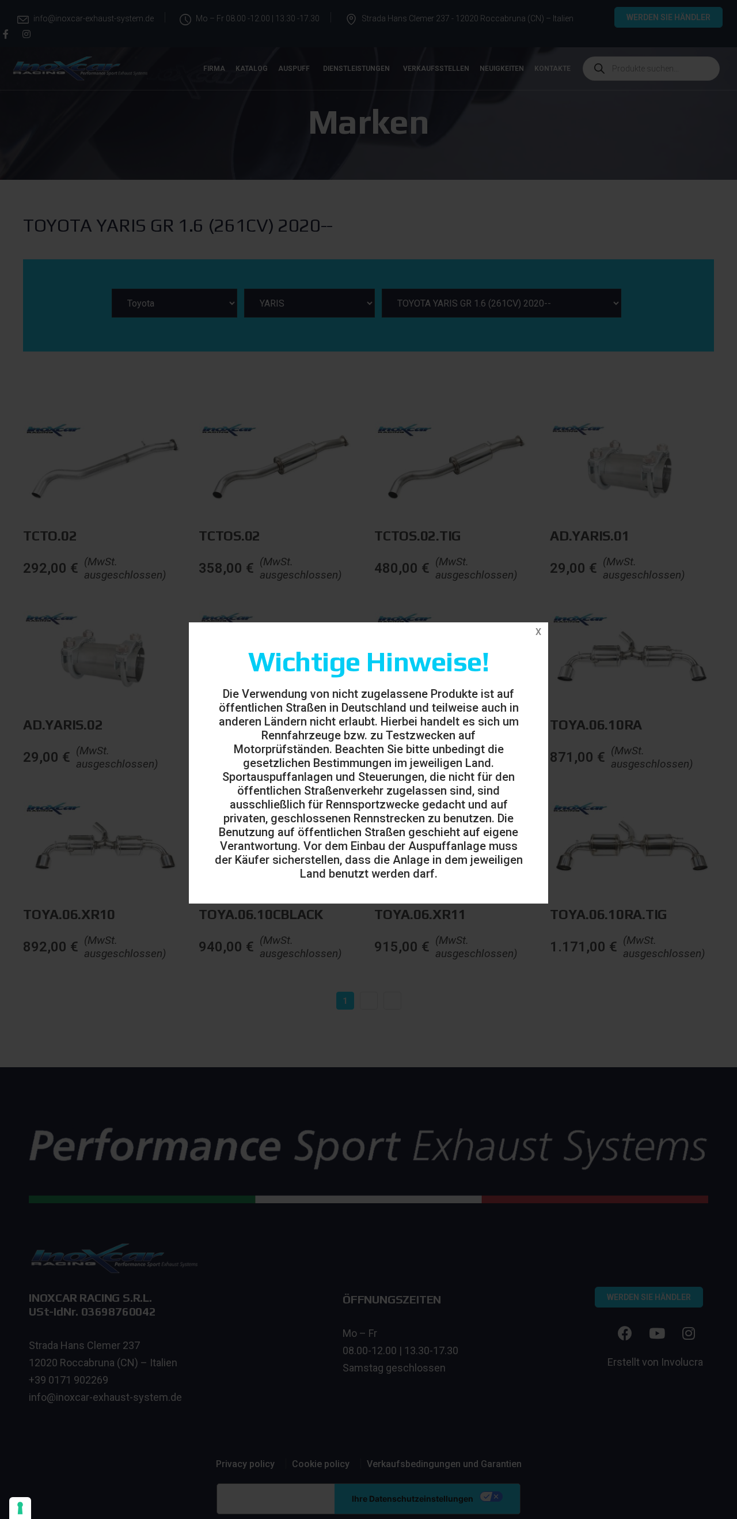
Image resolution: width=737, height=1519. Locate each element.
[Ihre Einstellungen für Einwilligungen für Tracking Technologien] (20, 1508)
